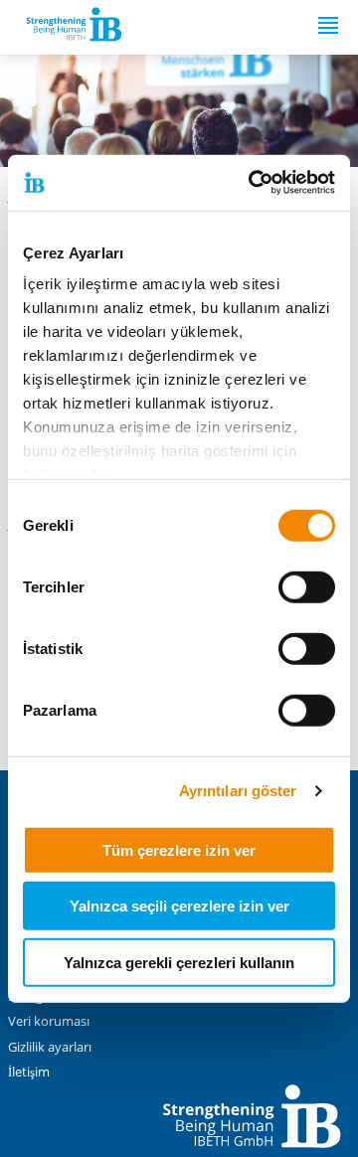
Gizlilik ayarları (49, 1047)
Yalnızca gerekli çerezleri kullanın (179, 961)
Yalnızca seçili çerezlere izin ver (179, 906)
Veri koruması (49, 1021)
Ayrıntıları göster (238, 790)
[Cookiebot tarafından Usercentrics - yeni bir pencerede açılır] (252, 183)
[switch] (306, 586)
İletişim (29, 1072)
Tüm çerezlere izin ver (179, 849)
